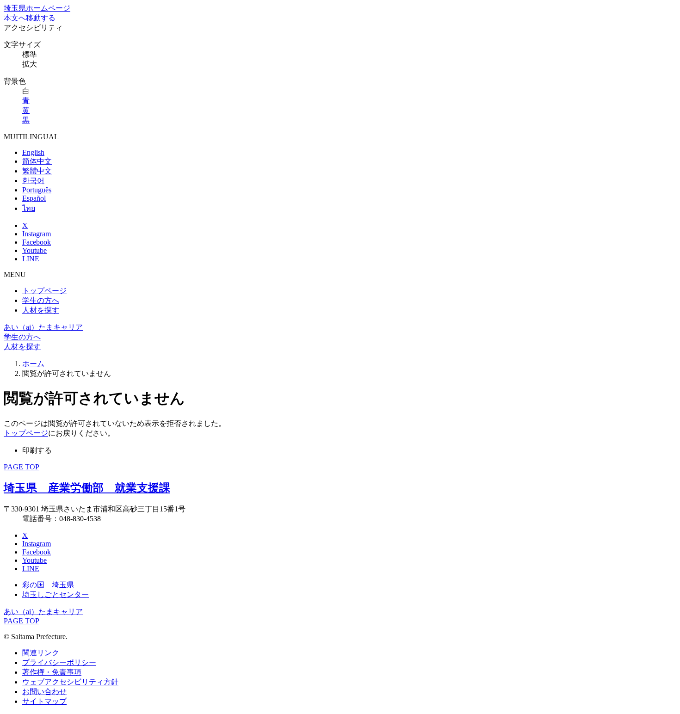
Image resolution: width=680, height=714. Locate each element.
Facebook (36, 242)
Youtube (34, 250)
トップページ (44, 291)
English (33, 152)
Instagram (36, 234)
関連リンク (40, 653)
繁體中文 (37, 171)
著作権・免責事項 (51, 672)
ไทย (28, 208)
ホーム (33, 364)
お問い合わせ (44, 692)
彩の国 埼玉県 (48, 585)
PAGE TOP (21, 467)
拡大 (29, 64)
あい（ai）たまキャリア (43, 327)
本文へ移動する (30, 18)
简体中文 (37, 161)
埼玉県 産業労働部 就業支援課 (87, 488)
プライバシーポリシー (59, 662)
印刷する (37, 450)
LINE (30, 259)
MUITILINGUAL (31, 137)
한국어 (33, 181)
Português (36, 190)
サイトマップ (44, 701)
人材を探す (40, 310)
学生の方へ (40, 300)
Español (34, 198)
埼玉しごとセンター (55, 594)
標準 (29, 54)
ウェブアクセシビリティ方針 (70, 682)
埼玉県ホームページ (37, 8)
